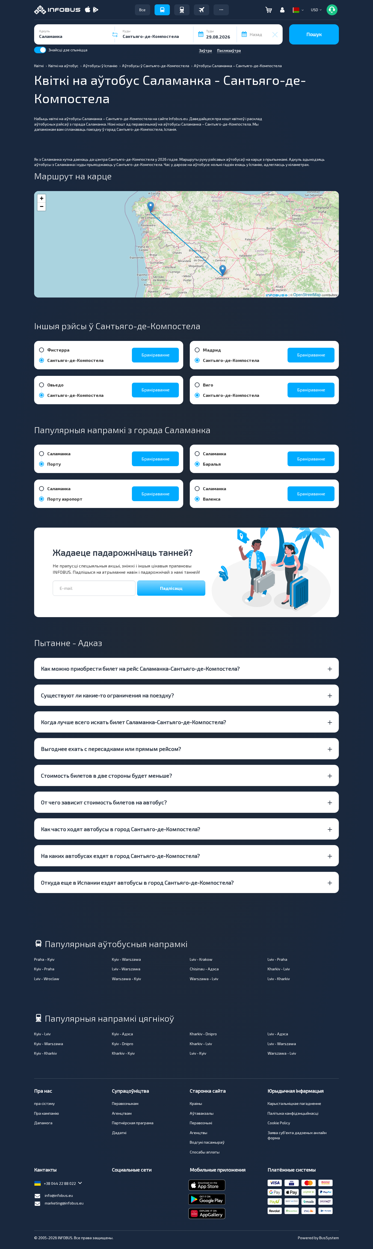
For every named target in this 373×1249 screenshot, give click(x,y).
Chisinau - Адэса (204, 969)
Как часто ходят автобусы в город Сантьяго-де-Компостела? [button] (120, 829)
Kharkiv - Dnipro (203, 1033)
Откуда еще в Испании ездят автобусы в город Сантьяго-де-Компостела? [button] (137, 882)
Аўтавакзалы (202, 1113)
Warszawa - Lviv (204, 978)
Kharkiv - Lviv (279, 969)
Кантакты (45, 1170)
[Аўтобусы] (162, 9)
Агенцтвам (122, 1113)
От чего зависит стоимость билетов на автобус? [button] (104, 802)
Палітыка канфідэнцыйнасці (293, 1113)
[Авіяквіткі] (201, 9)
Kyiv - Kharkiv (45, 1053)
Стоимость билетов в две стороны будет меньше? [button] (106, 775)
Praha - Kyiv (44, 959)
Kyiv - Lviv (42, 1033)
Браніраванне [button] (155, 354)
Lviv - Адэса (278, 1033)
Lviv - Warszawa (126, 969)
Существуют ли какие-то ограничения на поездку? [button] (107, 695)
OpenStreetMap (307, 294)
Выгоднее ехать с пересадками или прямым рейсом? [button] (111, 748)
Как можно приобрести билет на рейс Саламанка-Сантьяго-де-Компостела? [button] (140, 668)
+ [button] (41, 198)
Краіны (196, 1103)
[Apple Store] (87, 10)
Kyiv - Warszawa (126, 959)
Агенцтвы (198, 1132)
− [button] (41, 206)
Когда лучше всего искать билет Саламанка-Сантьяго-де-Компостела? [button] (133, 722)
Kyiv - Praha (44, 969)
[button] (221, 9)
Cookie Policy (279, 1122)
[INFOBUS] (57, 9)
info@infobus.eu (59, 1195)
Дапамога (43, 1122)
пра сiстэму (44, 1103)
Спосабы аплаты (205, 1152)
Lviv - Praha (277, 959)
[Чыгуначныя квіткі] (182, 9)
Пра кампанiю (46, 1113)
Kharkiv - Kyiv (123, 1053)
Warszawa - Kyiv (126, 978)
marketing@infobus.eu (64, 1203)
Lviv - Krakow (201, 959)
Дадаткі (119, 1132)
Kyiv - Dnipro (122, 1043)
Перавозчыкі (201, 1122)
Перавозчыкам (125, 1103)
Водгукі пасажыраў (207, 1142)
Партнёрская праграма (132, 1122)
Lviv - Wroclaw (46, 978)
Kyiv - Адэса (122, 1033)
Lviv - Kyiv (198, 1053)
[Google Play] (95, 10)
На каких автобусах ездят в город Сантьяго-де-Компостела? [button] (120, 855)
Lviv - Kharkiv (279, 978)
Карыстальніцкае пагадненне (294, 1103)
